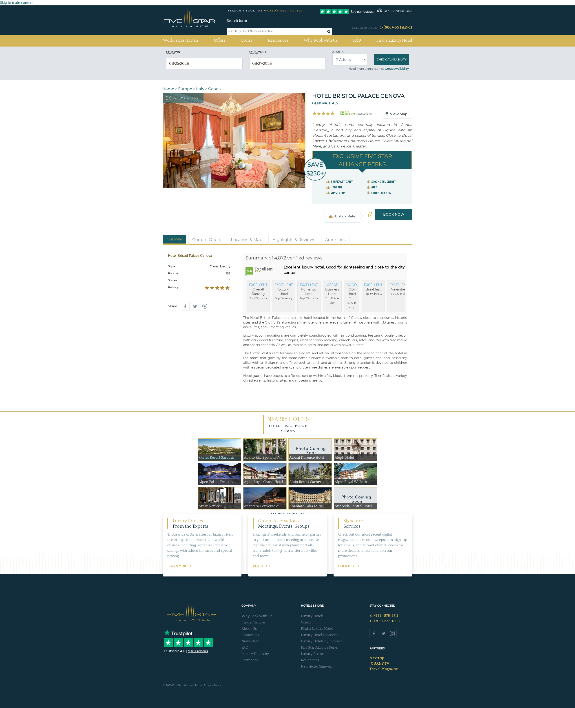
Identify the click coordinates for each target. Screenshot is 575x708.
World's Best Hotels (181, 40)
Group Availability (397, 68)
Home (168, 89)
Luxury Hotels (312, 616)
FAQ (357, 40)
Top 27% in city (351, 296)
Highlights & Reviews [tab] (293, 239)
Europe (185, 89)
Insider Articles (253, 622)
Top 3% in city (373, 289)
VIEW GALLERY (186, 98)
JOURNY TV (379, 663)
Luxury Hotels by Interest (321, 641)
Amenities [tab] (335, 239)
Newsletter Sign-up (316, 666)
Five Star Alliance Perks (319, 647)
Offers (219, 40)
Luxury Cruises (313, 654)
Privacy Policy (212, 685)
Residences (278, 40)
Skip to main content (16, 3)
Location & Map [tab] (246, 239)
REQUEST (260, 566)
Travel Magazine (383, 669)
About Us (249, 629)
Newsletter (250, 641)
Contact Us (250, 635)
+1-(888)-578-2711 (383, 616)
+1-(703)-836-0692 (384, 621)
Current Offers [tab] (206, 239)
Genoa (214, 89)
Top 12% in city (332, 293)
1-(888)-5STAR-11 (396, 27)
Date (171, 52)
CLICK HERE (347, 566)
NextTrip (376, 658)
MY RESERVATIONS (398, 11)
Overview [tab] (174, 239)
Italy (200, 89)
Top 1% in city (258, 291)
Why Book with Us (321, 40)
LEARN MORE (177, 566)
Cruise (246, 40)
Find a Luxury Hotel (394, 40)
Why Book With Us (256, 616)
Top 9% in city (309, 291)
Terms (198, 685)
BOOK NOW (393, 214)
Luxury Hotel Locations (319, 635)
